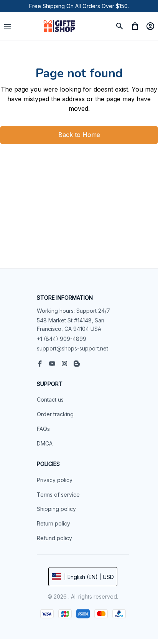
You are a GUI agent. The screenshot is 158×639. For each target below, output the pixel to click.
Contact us (50, 399)
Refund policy (54, 538)
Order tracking (55, 414)
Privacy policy (54, 480)
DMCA (45, 443)
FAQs (43, 428)
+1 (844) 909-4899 (61, 338)
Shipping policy (56, 509)
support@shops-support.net (72, 348)
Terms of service (58, 494)
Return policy (53, 523)
